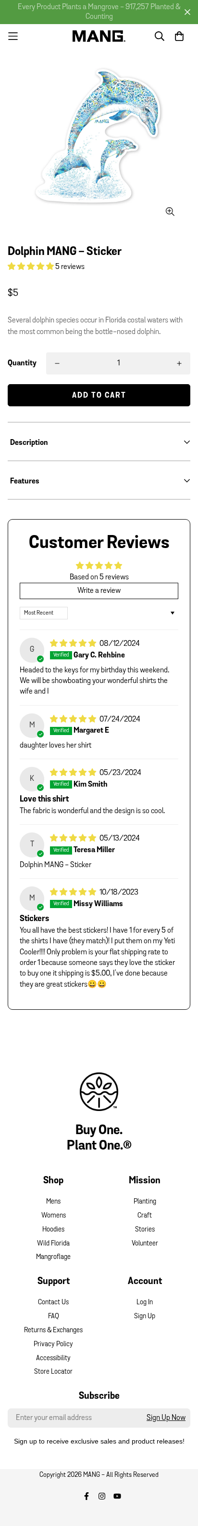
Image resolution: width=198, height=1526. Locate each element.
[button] (31, 267)
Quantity (22, 363)
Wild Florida (53, 1243)
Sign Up (144, 1316)
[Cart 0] (179, 36)
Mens (53, 1201)
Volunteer (145, 1243)
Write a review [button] (99, 591)
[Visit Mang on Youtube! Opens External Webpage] (117, 1496)
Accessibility (53, 1358)
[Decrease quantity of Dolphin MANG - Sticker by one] (57, 363)
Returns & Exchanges (53, 1330)
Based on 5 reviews (99, 577)
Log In (144, 1302)
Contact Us (53, 1302)
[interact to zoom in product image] (170, 212)
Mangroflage (53, 1257)
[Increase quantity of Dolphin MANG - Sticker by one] (179, 363)
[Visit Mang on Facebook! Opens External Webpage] (86, 1496)
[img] (74, 644)
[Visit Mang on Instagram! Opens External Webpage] (102, 1496)
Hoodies (53, 1229)
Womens (53, 1215)
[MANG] (99, 36)
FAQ (53, 1316)
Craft (144, 1215)
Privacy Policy (53, 1344)
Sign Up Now (166, 1418)
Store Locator (53, 1372)
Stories (145, 1229)
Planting (145, 1201)
